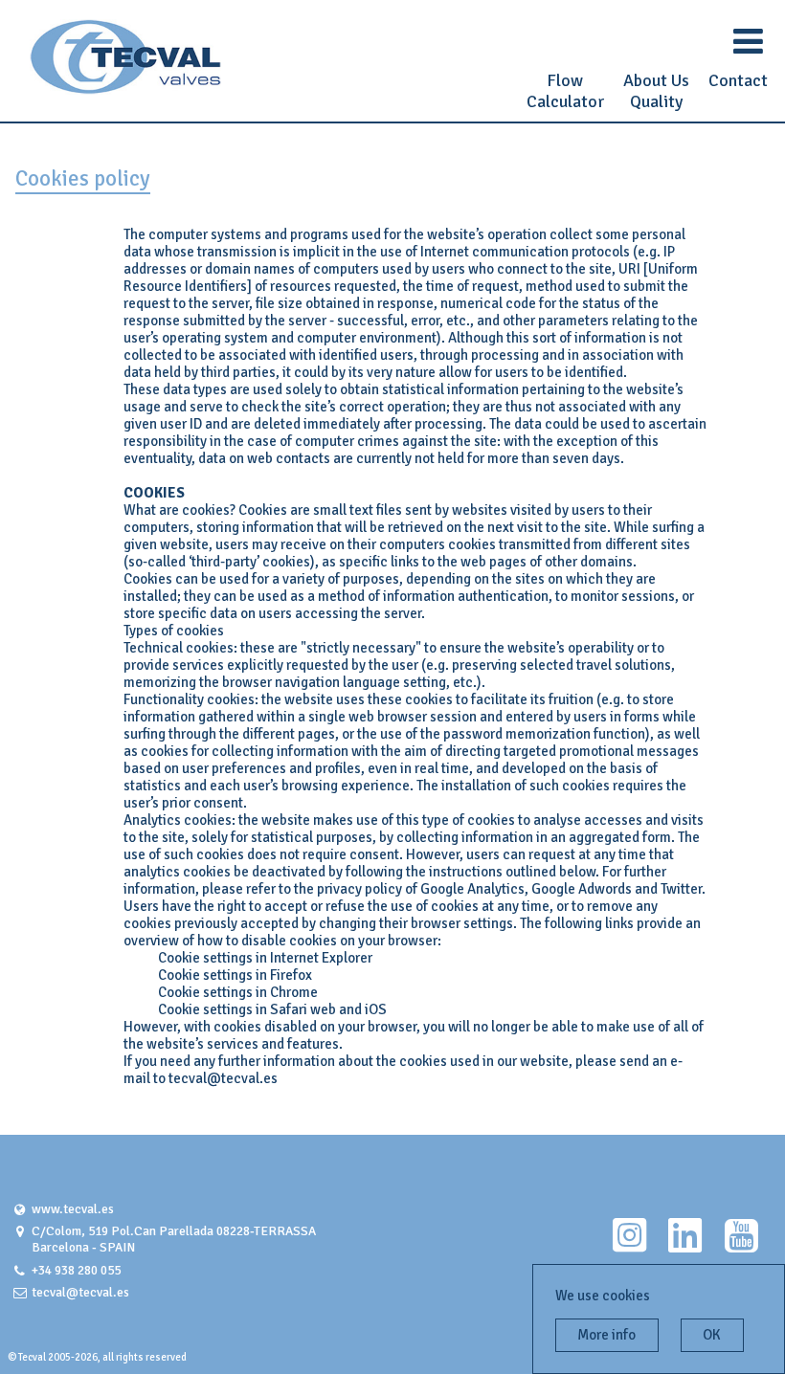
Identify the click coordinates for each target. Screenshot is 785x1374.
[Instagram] (629, 1245)
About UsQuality (656, 91)
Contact (738, 80)
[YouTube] (741, 1245)
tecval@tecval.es (80, 1292)
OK (712, 1334)
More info (606, 1334)
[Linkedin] (685, 1245)
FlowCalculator (565, 91)
